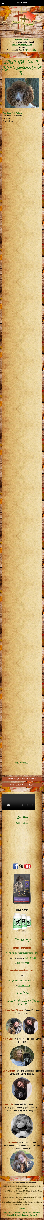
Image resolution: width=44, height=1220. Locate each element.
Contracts (36, 1212)
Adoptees (25, 1212)
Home (5, 1212)
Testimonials (17, 1215)
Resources (26, 1215)
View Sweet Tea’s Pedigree (12, 113)
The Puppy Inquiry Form (22, 45)
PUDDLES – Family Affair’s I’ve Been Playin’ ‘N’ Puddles (23, 779)
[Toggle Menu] (3, 3)
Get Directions (22, 823)
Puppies (18, 1212)
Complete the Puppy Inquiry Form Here (22, 953)
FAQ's (30, 1212)
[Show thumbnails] (22, 763)
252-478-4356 (31, 50)
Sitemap (22, 1208)
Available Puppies (22, 39)
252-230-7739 (23, 963)
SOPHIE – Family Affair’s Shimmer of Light (21, 785)
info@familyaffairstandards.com (22, 980)
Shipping (9, 1215)
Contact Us (33, 1215)
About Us (11, 1212)
